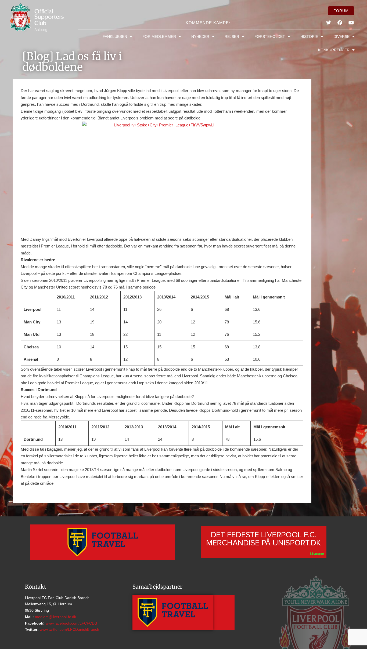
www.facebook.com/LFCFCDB (71, 623)
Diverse (341, 36)
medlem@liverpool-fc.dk (55, 617)
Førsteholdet (269, 36)
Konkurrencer (334, 50)
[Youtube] (351, 22)
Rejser (232, 36)
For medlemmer (159, 36)
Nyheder (200, 36)
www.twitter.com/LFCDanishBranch (69, 629)
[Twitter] (328, 22)
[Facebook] (340, 22)
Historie (309, 36)
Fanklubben (115, 36)
